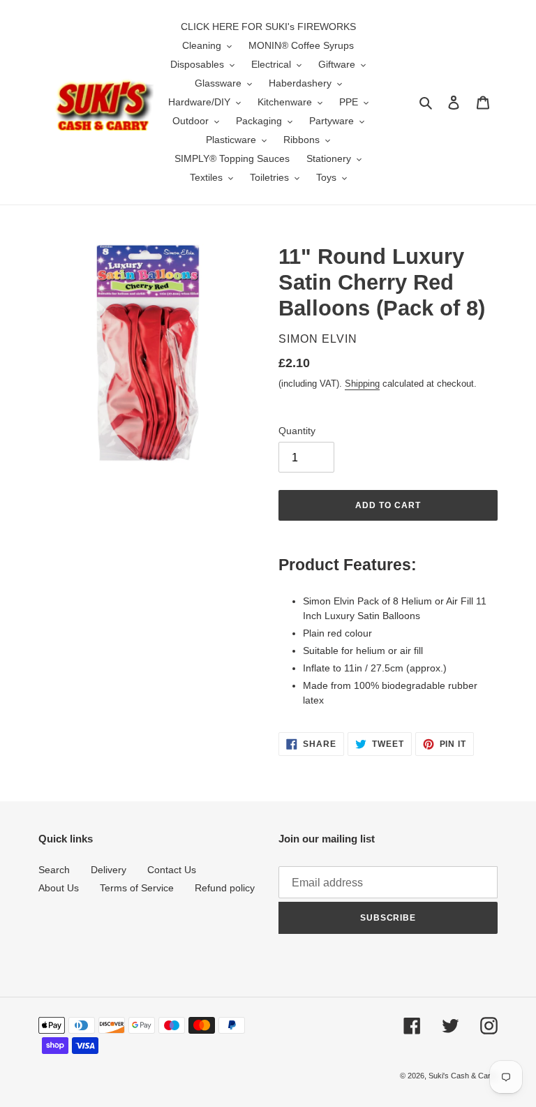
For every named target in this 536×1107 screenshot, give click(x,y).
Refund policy (225, 887)
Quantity (296, 430)
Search (54, 869)
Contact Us (171, 869)
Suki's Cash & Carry (463, 1075)
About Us (58, 887)
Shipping (362, 383)
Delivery (108, 869)
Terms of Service (137, 887)
